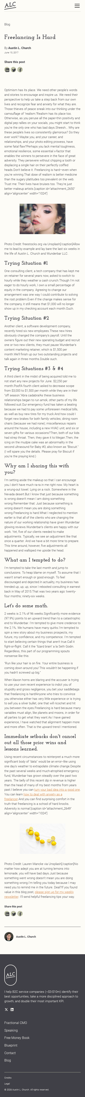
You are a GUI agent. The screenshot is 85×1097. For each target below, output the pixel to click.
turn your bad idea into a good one (57, 790)
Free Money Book (17, 1038)
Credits (8, 1077)
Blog (7, 1060)
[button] (76, 6)
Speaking (11, 1030)
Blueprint (10, 1045)
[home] (10, 6)
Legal (7, 1083)
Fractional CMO (15, 1023)
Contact (10, 1053)
